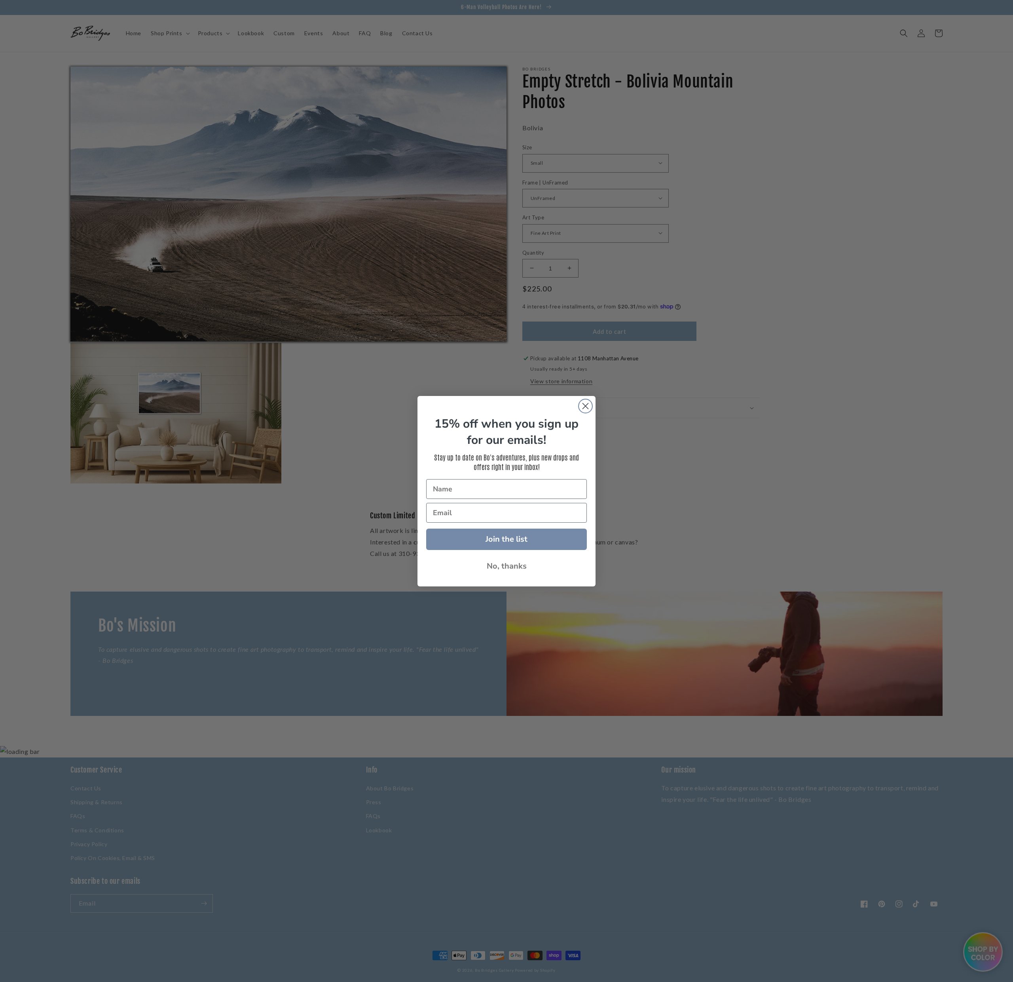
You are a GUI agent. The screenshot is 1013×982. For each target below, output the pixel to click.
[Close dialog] (585, 406)
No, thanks (507, 566)
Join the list (506, 539)
